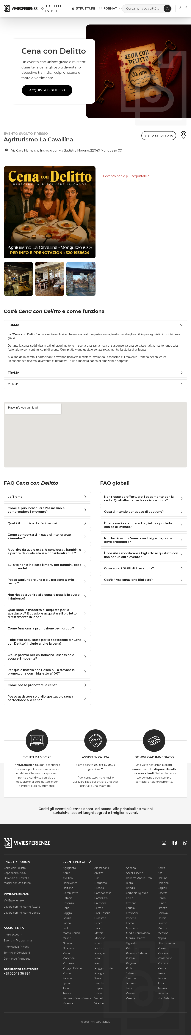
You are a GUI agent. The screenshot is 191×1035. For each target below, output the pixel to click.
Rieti (129, 968)
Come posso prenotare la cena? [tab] (32, 685)
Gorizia (67, 918)
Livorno (162, 923)
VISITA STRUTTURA (159, 135)
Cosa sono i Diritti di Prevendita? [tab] (129, 568)
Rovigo (99, 973)
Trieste (67, 993)
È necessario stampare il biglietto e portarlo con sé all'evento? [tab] (138, 525)
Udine (98, 993)
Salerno (131, 973)
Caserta (162, 893)
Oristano (68, 948)
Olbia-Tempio (166, 943)
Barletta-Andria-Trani (139, 878)
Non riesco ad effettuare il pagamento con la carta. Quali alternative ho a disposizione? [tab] (139, 498)
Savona (67, 978)
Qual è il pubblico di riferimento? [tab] (32, 523)
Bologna (163, 883)
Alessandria (101, 868)
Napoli (162, 938)
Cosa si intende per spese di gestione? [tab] (134, 511)
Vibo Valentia (166, 998)
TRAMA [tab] (13, 372)
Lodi (65, 928)
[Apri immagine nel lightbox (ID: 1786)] (81, 279)
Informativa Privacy (16, 946)
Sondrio (162, 978)
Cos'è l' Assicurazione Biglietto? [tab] (128, 580)
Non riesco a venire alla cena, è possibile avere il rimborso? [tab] (44, 596)
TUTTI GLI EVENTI (53, 8)
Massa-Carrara (72, 933)
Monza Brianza (135, 938)
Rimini (162, 968)
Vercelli (99, 998)
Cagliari (162, 888)
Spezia (67, 983)
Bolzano (68, 888)
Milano (67, 938)
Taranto (99, 983)
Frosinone (132, 913)
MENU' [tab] (13, 384)
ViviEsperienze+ (14, 900)
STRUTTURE (85, 8)
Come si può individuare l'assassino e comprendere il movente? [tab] (36, 509)
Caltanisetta (70, 893)
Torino (67, 988)
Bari (96, 878)
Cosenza (68, 903)
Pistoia (130, 958)
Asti (160, 873)
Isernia (162, 918)
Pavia (66, 953)
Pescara (163, 953)
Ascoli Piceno (134, 873)
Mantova (163, 928)
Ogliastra (131, 943)
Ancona (131, 868)
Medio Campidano (138, 933)
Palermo (131, 948)
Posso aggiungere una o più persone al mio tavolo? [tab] (41, 581)
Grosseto (100, 918)
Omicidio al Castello (16, 878)
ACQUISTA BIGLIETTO (47, 90)
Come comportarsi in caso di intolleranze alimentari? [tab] (39, 536)
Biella (129, 883)
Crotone (131, 903)
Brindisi (130, 888)
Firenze (162, 908)
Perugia (99, 953)
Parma (162, 948)
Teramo (131, 983)
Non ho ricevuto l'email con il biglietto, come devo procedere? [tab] (138, 540)
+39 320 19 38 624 (17, 973)
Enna (66, 908)
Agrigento (69, 868)
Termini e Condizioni (17, 952)
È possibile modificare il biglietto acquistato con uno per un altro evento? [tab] (141, 555)
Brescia (99, 888)
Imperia (131, 918)
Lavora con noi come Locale (22, 912)
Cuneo (162, 903)
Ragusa (131, 963)
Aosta (161, 868)
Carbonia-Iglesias (137, 893)
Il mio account (13, 934)
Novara (67, 943)
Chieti (129, 898)
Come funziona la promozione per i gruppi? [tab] (41, 628)
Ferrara (130, 908)
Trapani (99, 988)
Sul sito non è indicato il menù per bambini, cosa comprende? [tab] (44, 566)
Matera (99, 933)
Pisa (97, 958)
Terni (161, 983)
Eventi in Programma (18, 940)
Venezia (163, 993)
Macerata (132, 928)
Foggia (67, 913)
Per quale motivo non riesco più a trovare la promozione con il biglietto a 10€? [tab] (41, 671)
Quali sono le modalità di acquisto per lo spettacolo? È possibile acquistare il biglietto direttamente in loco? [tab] (42, 613)
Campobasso (102, 893)
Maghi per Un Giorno (17, 883)
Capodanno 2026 (15, 873)
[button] (8, 279)
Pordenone (165, 958)
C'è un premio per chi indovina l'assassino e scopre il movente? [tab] (41, 656)
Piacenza (69, 958)
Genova (163, 913)
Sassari (162, 973)
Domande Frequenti (17, 958)
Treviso (162, 988)
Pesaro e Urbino (136, 953)
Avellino (68, 878)
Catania (67, 898)
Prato (97, 963)
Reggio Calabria (73, 968)
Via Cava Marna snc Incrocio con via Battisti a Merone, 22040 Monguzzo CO (66, 150)
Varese (130, 993)
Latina (67, 923)
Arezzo (99, 873)
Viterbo (99, 1003)
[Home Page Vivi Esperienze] (20, 8)
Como (162, 898)
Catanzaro (101, 898)
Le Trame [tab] (15, 497)
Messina (163, 933)
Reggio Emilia (103, 968)
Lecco (130, 923)
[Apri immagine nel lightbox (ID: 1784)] (18, 279)
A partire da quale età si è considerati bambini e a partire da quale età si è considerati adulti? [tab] (44, 551)
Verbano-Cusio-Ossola (77, 998)
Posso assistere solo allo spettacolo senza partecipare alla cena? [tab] (40, 698)
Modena (99, 938)
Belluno (162, 878)
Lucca (98, 928)
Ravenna (163, 963)
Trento (130, 988)
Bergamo (100, 883)
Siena (97, 978)
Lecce (98, 923)
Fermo (98, 908)
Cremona (100, 903)
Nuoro (98, 943)
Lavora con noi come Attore (22, 906)
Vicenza (68, 1003)
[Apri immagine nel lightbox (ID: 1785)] (49, 279)
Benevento (70, 883)
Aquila (67, 873)
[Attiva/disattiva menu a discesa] (120, 8)
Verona (130, 998)
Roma (67, 973)
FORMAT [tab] (14, 325)
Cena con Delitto (15, 868)
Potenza (68, 963)
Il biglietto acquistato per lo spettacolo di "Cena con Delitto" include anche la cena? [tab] (45, 641)
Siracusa (131, 978)
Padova (99, 948)
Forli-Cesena (102, 913)
